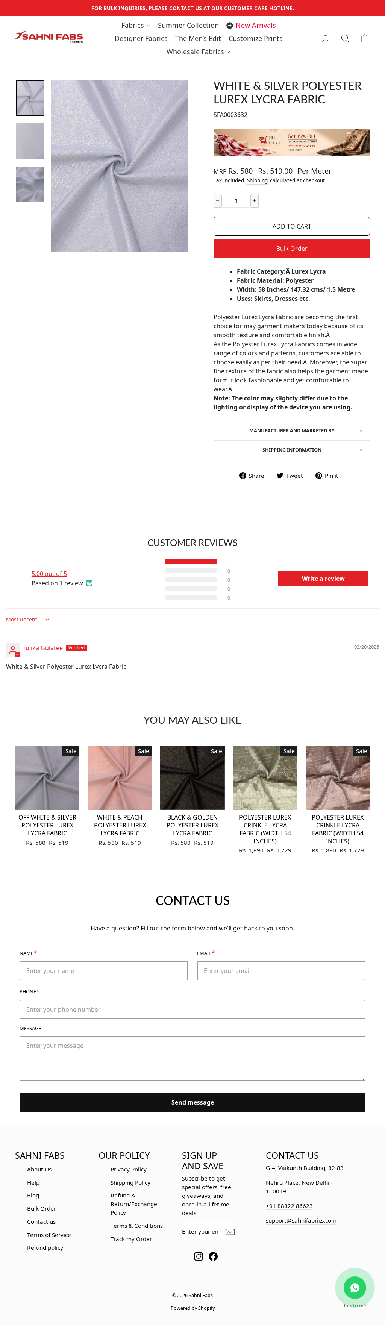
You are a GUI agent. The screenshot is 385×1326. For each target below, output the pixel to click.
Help (33, 1182)
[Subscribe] (230, 1232)
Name (28, 952)
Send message (192, 1102)
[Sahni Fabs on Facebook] (213, 1256)
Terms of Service (49, 1234)
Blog (33, 1195)
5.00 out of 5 (49, 574)
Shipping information (291, 449)
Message (30, 1028)
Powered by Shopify (193, 1308)
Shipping (257, 180)
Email (206, 952)
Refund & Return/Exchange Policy (134, 1203)
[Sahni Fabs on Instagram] (198, 1256)
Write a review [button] (323, 578)
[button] (152, 561)
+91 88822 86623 (289, 1205)
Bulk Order (292, 248)
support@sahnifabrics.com (301, 1220)
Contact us (41, 1221)
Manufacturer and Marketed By (292, 430)
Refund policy (45, 1247)
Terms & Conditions (137, 1225)
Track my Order (131, 1239)
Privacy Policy (129, 1169)
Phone (29, 991)
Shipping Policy (130, 1182)
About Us (39, 1169)
